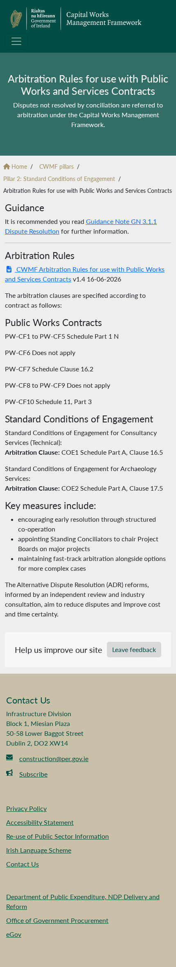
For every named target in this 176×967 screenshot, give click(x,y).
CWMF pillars (56, 166)
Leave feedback (134, 649)
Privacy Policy (26, 808)
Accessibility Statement (40, 822)
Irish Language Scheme (38, 850)
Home (18, 166)
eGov (13, 934)
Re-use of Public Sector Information (57, 836)
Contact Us (22, 864)
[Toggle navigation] (16, 41)
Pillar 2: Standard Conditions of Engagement (59, 178)
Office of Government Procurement (57, 920)
